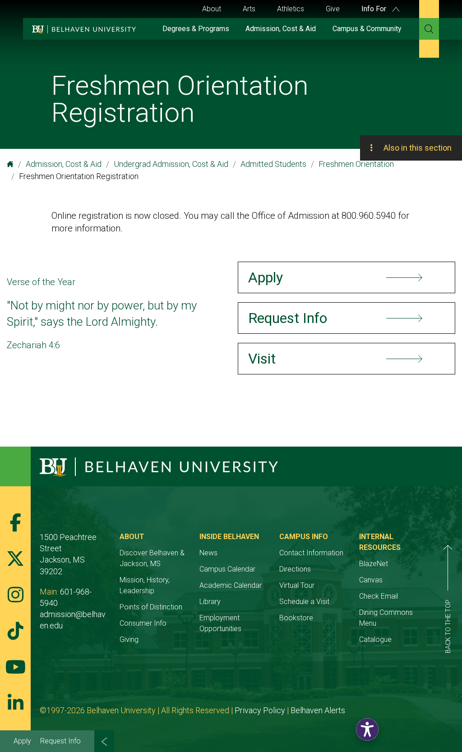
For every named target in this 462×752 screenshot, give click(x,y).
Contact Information (311, 553)
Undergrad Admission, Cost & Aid (171, 164)
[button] (367, 729)
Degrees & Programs (195, 28)
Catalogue (375, 639)
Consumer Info (143, 623)
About (211, 9)
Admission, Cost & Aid (280, 28)
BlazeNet (373, 563)
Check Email (378, 596)
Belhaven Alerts (318, 710)
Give (333, 9)
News (208, 553)
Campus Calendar (227, 569)
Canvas (371, 580)
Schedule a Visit (304, 601)
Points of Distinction (151, 607)
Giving (129, 639)
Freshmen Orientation (356, 164)
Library (210, 601)
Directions (295, 569)
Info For (374, 9)
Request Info (60, 741)
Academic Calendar (230, 585)
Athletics (290, 9)
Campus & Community (367, 28)
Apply (22, 741)
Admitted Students (273, 164)
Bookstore (296, 618)
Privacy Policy (260, 710)
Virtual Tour (296, 585)
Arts (249, 9)
